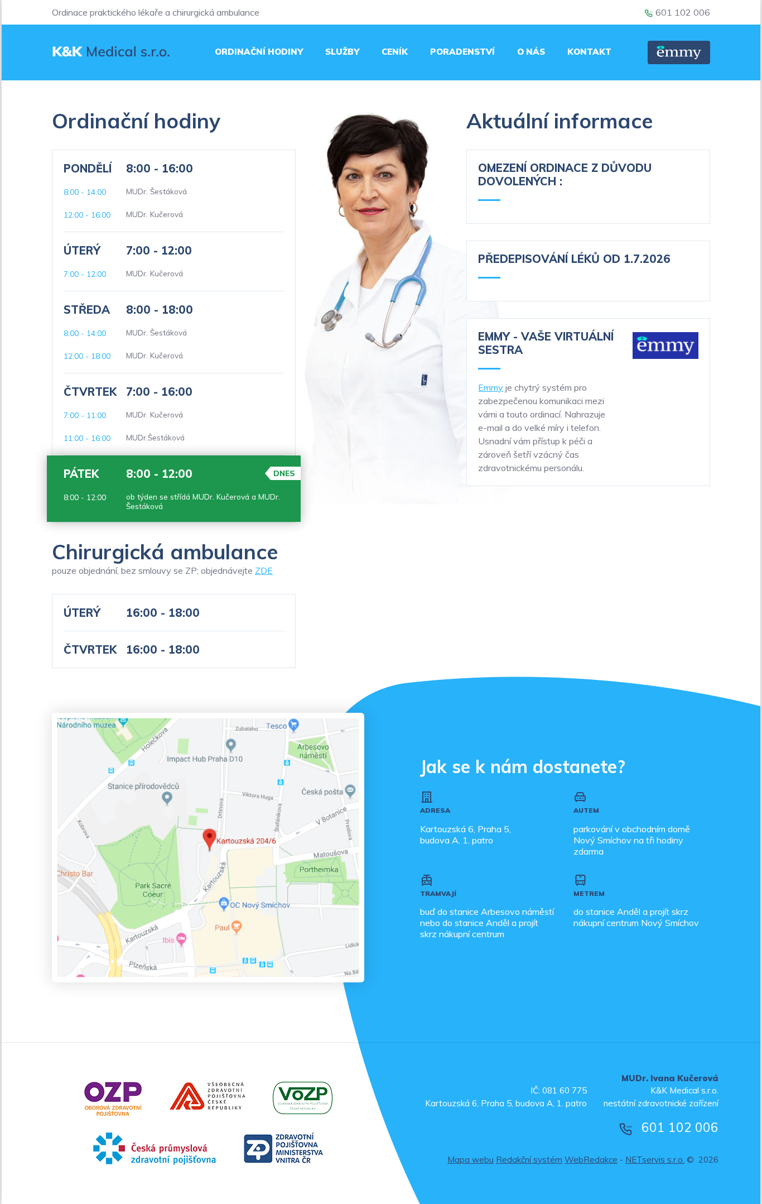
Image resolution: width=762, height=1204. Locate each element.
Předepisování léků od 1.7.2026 (574, 259)
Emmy (490, 387)
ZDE (264, 570)
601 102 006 (682, 12)
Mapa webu (470, 1159)
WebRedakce (591, 1159)
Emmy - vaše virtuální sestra (546, 343)
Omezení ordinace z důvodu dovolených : (565, 174)
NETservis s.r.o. (654, 1159)
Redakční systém (529, 1159)
